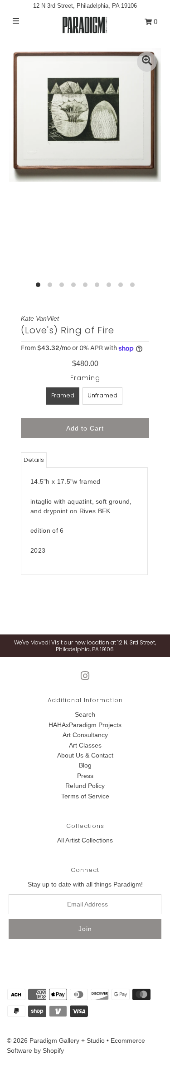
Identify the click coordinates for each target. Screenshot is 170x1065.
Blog (85, 765)
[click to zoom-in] (147, 62)
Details (34, 460)
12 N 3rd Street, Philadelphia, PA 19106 (85, 5)
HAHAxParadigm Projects (85, 724)
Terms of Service (85, 796)
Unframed (102, 395)
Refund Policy (85, 785)
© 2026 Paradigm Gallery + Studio (56, 1040)
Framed (62, 395)
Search (85, 714)
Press (85, 775)
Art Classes (85, 745)
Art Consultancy (85, 734)
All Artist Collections (85, 840)
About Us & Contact (85, 755)
